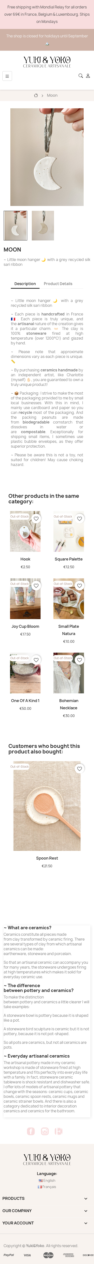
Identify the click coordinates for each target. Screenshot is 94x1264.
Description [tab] (25, 283)
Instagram (45, 1131)
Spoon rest (47, 858)
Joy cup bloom (25, 626)
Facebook (31, 1131)
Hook (25, 559)
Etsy (58, 1131)
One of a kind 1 (25, 700)
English (49, 1180)
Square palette (69, 559)
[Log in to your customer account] (88, 76)
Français (49, 1186)
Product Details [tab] (58, 283)
